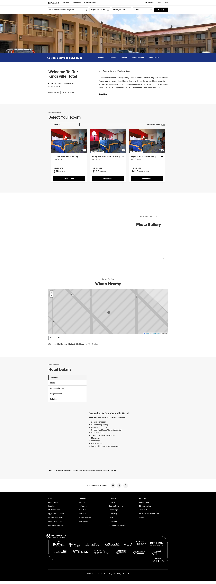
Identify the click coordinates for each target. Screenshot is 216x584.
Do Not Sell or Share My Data (149, 514)
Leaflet (147, 333)
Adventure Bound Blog (56, 525)
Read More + (103, 94)
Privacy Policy (144, 502)
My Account (83, 506)
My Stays (158, 2)
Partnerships (113, 510)
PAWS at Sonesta (85, 517)
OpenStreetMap (156, 333)
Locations (51, 506)
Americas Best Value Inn (57, 470)
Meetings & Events (90, 2)
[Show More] (83, 157)
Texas (80, 470)
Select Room (69, 178)
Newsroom (113, 521)
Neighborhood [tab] (56, 394)
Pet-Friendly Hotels (55, 521)
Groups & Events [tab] (57, 388)
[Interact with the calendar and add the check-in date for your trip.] (108, 10)
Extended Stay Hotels (55, 517)
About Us (112, 502)
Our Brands (66, 2)
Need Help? (83, 510)
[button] (51, 292)
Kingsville (87, 470)
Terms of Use (143, 510)
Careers (111, 517)
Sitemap (142, 517)
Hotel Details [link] (154, 58)
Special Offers (77, 2)
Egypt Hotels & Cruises (56, 514)
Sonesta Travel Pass (116, 506)
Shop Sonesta (83, 521)
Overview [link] (101, 58)
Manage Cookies (145, 506)
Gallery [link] (124, 58)
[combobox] (68, 10)
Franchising (113, 514)
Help (166, 2)
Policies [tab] (53, 399)
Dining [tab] (52, 383)
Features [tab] (54, 377)
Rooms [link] (113, 58)
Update (161, 10)
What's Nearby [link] (138, 58)
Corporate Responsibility (117, 525)
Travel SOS (82, 514)
